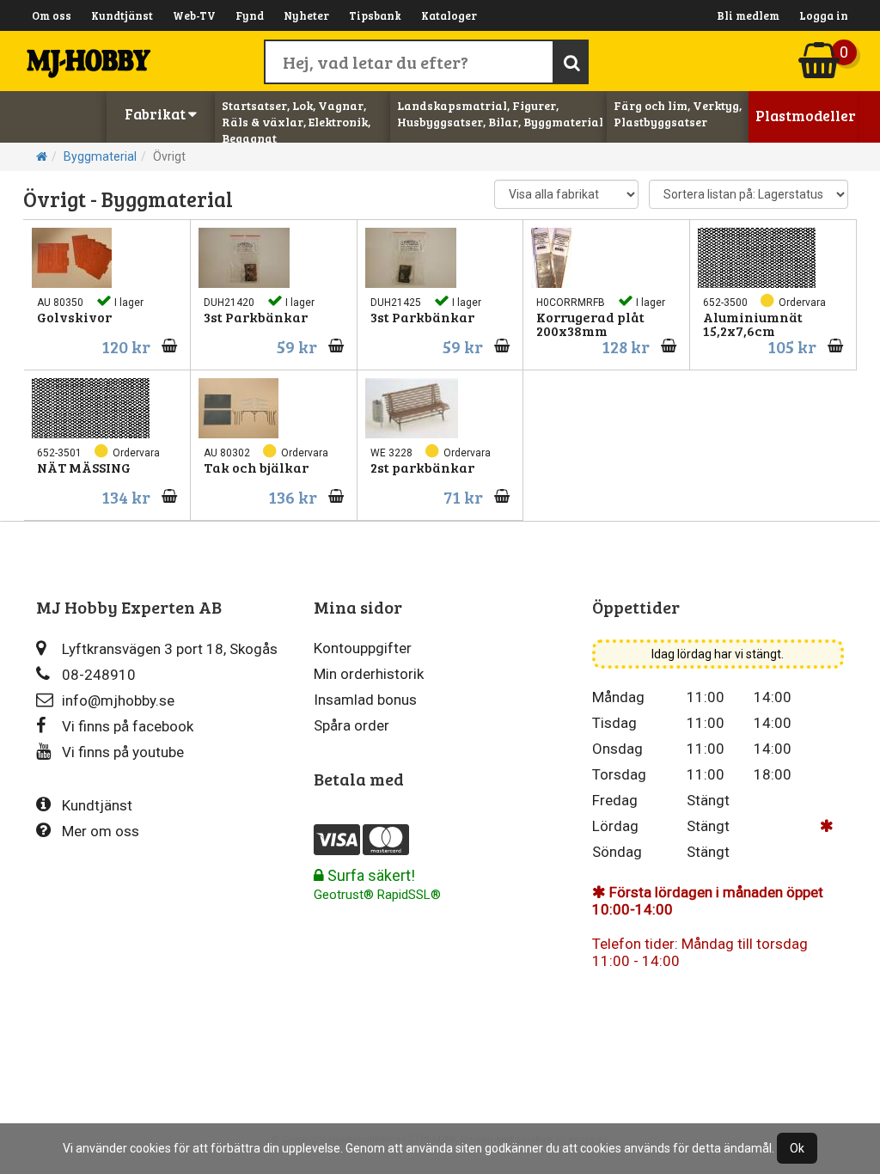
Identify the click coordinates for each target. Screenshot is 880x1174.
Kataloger (449, 15)
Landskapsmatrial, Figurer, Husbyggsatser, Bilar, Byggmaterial (500, 113)
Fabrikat (156, 114)
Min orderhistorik (369, 673)
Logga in (823, 15)
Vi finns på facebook (127, 726)
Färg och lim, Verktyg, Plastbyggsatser (678, 113)
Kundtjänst (122, 15)
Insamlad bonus (365, 699)
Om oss (51, 15)
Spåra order (351, 725)
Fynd (249, 15)
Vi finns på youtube (123, 752)
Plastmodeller (805, 115)
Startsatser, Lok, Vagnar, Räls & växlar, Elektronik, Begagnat (296, 121)
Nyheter (306, 15)
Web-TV (194, 15)
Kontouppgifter (363, 648)
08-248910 (99, 674)
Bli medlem (748, 15)
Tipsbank (375, 15)
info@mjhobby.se (118, 700)
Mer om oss (100, 831)
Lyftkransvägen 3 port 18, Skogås (170, 648)
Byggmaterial (100, 156)
